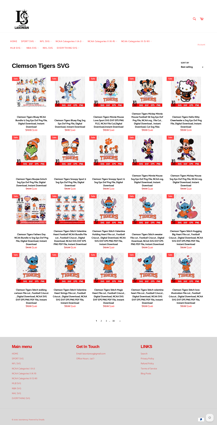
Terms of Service (149, 369)
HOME (13, 41)
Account (201, 44)
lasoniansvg (23, 419)
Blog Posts (146, 374)
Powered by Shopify (36, 419)
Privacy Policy (147, 359)
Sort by (185, 63)
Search (144, 354)
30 (113, 321)
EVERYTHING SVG (67, 48)
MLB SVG (15, 48)
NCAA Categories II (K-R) (102, 41)
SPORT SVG (27, 41)
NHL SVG (48, 48)
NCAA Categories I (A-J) (69, 41)
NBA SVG (31, 48)
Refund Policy (147, 364)
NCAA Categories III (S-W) (136, 41)
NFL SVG (45, 41)
